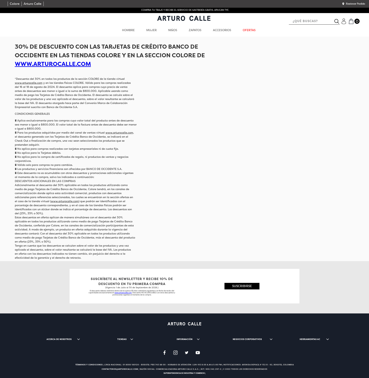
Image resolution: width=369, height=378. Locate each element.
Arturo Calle (33, 4)
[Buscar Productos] (338, 21)
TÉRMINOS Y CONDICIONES (89, 365)
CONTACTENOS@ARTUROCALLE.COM (120, 369)
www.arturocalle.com (28, 83)
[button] (353, 4)
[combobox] (314, 21)
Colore (15, 4)
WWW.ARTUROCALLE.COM (53, 64)
